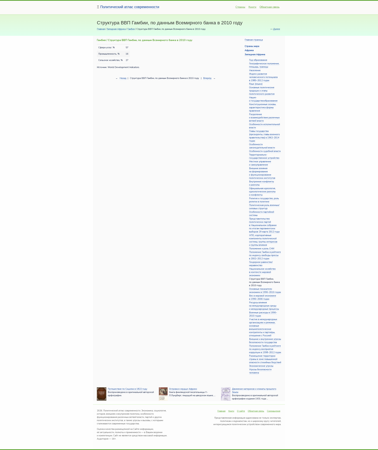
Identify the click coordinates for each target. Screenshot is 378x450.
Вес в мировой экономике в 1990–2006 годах (262, 297)
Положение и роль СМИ (261, 248)
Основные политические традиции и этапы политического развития (261, 90)
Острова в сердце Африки (183, 388)
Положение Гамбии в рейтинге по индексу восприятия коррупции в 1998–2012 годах (265, 349)
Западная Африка (116, 29)
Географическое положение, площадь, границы (264, 65)
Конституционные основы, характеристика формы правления (262, 107)
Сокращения (273, 411)
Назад (123, 78)
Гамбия (131, 29)
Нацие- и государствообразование (263, 99)
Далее (276, 29)
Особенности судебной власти (265, 151)
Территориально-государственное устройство (264, 156)
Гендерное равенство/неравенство (261, 264)
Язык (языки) (256, 83)
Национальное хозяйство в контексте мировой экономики (262, 272)
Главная (101, 29)
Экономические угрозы (261, 365)
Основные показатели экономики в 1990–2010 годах (265, 290)
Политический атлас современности (129, 7)
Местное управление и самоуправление (260, 163)
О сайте (241, 411)
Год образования (258, 60)
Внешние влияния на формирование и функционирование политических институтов (262, 173)
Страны (240, 7)
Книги (252, 7)
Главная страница (254, 39)
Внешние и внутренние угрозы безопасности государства (265, 341)
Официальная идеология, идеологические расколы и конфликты (262, 191)
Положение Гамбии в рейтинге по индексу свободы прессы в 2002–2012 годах (265, 255)
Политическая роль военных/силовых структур (264, 207)
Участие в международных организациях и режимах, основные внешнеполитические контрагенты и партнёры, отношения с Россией (263, 327)
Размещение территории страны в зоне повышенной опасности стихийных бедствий (265, 359)
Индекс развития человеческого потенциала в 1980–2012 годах (263, 77)
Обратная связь (270, 7)
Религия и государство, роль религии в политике (264, 200)
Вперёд (207, 78)
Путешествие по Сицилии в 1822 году (127, 388)
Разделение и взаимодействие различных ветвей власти (264, 117)
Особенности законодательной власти (262, 146)
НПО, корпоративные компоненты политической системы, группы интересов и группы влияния (263, 240)
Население (255, 70)
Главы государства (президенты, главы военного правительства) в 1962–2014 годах (264, 136)
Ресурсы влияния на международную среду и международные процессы (264, 305)
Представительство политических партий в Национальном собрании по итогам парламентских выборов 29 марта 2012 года (264, 225)
